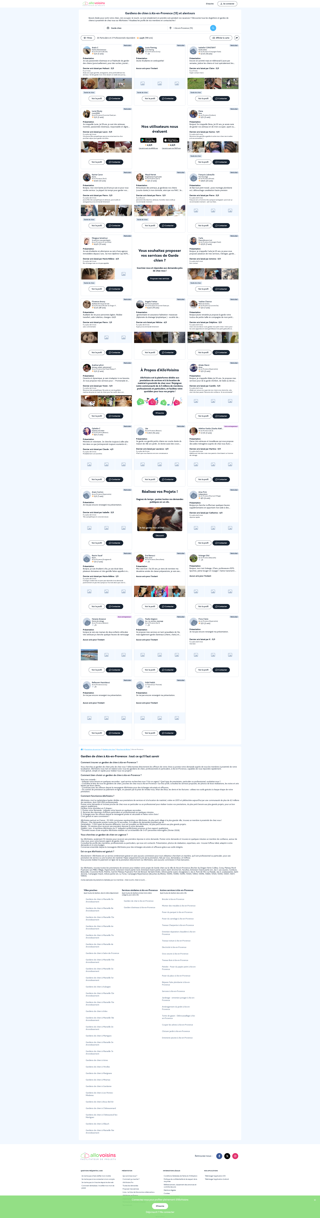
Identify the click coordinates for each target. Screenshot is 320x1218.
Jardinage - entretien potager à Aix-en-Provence (178, 999)
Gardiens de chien (109, 749)
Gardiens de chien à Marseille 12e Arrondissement (100, 994)
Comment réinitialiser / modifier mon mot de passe (98, 1186)
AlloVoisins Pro (128, 1182)
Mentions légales (170, 1190)
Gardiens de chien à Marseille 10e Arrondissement (100, 961)
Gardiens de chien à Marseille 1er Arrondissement (100, 979)
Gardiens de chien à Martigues (99, 1035)
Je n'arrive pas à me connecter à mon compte (98, 1179)
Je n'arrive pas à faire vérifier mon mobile (96, 1176)
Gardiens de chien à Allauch (97, 1123)
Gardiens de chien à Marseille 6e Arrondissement (99, 927)
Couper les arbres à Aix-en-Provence (177, 1024)
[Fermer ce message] (315, 1200)
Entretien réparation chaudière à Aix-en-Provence (179, 933)
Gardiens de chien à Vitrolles (98, 1066)
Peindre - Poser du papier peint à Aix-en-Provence (179, 968)
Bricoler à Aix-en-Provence (173, 899)
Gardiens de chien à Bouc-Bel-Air (100, 1101)
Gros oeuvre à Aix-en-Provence (175, 953)
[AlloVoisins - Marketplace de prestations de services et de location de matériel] (94, 5)
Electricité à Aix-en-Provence (174, 947)
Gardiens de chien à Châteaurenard (101, 1108)
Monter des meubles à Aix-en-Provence (179, 905)
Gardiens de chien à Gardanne (99, 1086)
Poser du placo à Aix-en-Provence (176, 975)
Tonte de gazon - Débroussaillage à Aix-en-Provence (178, 1017)
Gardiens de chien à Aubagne (98, 986)
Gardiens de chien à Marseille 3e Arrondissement (99, 1043)
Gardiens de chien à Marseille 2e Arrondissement (99, 1028)
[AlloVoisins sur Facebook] (219, 1156)
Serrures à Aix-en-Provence (173, 991)
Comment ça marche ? (131, 1179)
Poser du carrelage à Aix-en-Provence (178, 918)
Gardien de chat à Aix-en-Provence (139, 901)
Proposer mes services (131, 1189)
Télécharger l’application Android (217, 1179)
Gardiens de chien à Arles (96, 1011)
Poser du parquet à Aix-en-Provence (177, 912)
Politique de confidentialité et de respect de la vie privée (180, 1180)
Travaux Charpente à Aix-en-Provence (178, 925)
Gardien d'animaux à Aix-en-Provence (139, 907)
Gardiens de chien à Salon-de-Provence (102, 953)
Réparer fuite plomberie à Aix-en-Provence (176, 983)
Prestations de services (93, 749)
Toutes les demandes (130, 1185)
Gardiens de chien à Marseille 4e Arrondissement (99, 945)
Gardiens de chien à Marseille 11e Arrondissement (100, 936)
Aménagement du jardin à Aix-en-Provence (176, 1008)
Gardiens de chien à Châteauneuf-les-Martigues (102, 1116)
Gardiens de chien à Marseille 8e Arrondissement (99, 909)
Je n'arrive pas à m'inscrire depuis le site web (98, 1182)
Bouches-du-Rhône (123, 749)
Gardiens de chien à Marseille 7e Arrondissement (99, 1052)
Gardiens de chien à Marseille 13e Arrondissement (100, 918)
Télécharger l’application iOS (215, 1176)
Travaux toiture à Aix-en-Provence (176, 940)
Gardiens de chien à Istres (97, 1060)
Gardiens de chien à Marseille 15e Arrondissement (100, 1003)
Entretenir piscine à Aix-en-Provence (177, 1037)
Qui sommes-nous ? (130, 1176)
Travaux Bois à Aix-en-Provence (175, 960)
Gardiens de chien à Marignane (99, 1073)
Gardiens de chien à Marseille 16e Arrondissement (100, 1131)
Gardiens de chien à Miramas (98, 1079)
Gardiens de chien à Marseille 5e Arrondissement (99, 970)
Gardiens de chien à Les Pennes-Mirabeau (99, 1094)
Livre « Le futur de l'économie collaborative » (139, 1192)
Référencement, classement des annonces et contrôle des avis (180, 1185)
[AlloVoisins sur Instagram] (235, 1156)
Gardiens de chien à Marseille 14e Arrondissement (100, 1019)
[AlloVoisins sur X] (227, 1156)
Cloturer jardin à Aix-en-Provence (176, 1031)
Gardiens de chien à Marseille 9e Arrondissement (99, 900)
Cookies (167, 1193)
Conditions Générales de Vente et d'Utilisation (180, 1176)
